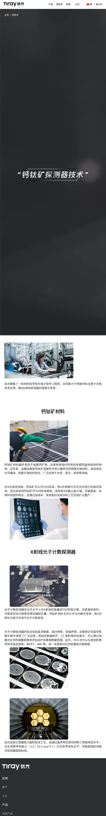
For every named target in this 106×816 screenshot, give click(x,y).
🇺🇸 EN (99, 4)
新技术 (59, 4)
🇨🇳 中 (89, 4)
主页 (6, 15)
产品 (50, 4)
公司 (77, 4)
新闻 (68, 4)
